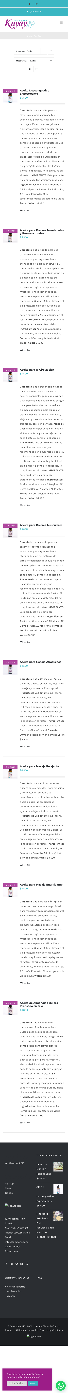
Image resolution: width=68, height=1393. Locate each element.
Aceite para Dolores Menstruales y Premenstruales (42, 232)
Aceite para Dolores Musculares (41, 525)
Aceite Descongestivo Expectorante (34, 92)
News (8, 1188)
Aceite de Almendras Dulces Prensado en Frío (39, 1004)
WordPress (57, 1330)
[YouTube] (21, 1264)
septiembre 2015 (14, 1163)
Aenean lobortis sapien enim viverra (16, 1291)
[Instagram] (11, 1264)
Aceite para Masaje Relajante (39, 766)
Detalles (26, 210)
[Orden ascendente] (51, 51)
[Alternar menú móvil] (61, 23)
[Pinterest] (27, 1264)
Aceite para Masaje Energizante (41, 884)
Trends (9, 1192)
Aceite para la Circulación (37, 369)
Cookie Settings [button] (17, 1383)
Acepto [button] (33, 1383)
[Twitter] (16, 1264)
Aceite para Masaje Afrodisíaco (40, 662)
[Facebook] (6, 1264)
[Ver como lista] (37, 69)
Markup (9, 1183)
